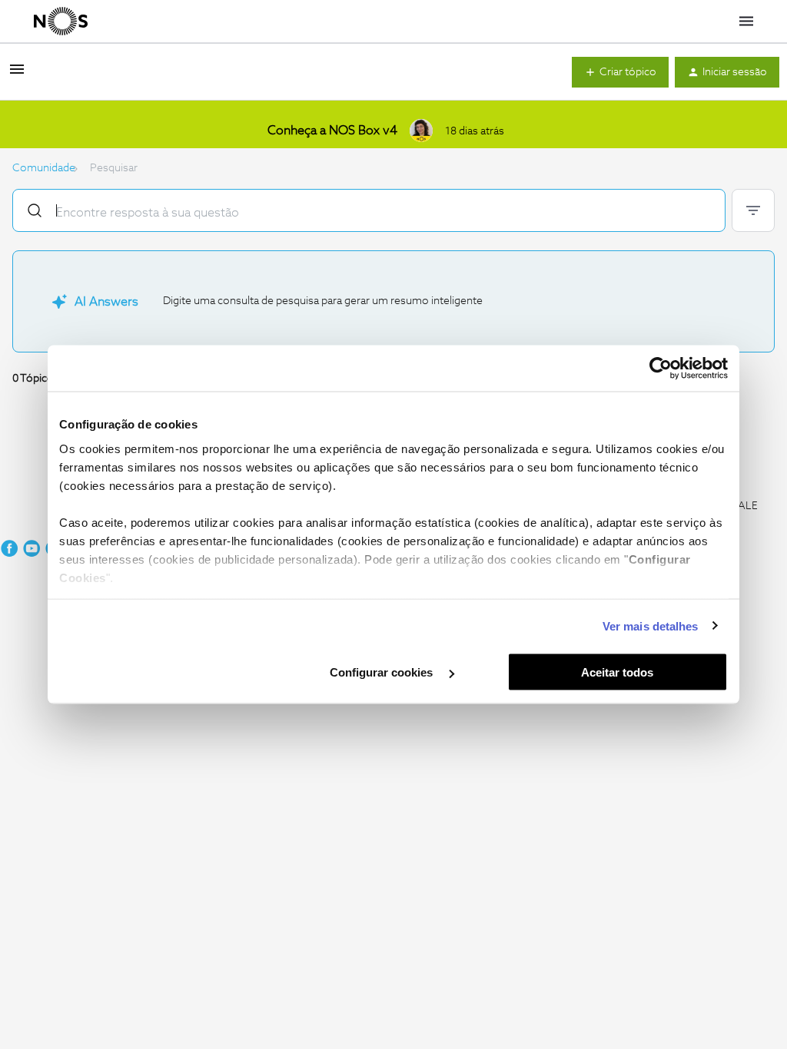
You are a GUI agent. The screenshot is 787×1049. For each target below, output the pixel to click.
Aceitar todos (617, 672)
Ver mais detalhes (651, 625)
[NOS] (61, 21)
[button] (17, 75)
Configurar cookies (383, 672)
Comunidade (43, 168)
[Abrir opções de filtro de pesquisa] (753, 210)
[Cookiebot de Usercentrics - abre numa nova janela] (660, 368)
